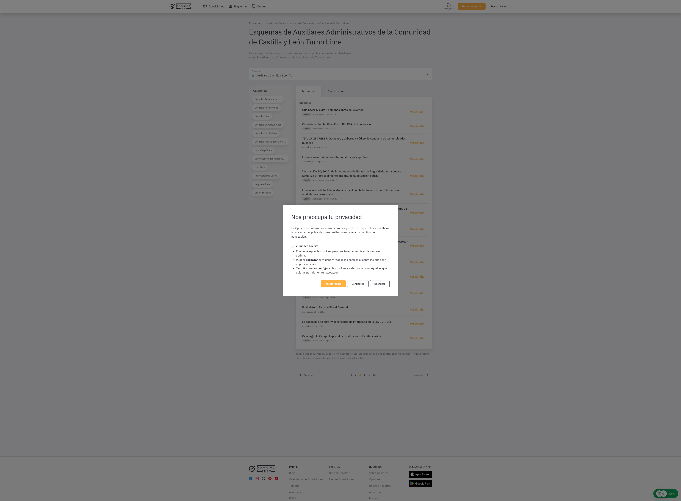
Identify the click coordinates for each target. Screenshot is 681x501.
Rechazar (379, 283)
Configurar (358, 283)
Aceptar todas (333, 283)
